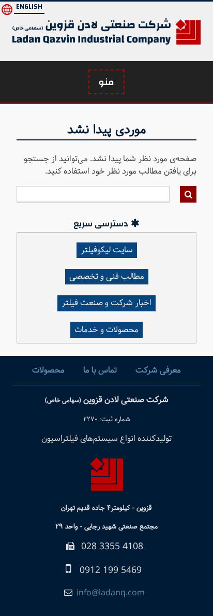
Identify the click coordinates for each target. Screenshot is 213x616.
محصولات (48, 370)
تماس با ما (100, 370)
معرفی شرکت (158, 370)
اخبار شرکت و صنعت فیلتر (106, 302)
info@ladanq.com (111, 592)
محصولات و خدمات (106, 329)
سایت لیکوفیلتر (107, 249)
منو (106, 82)
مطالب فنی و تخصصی (106, 276)
